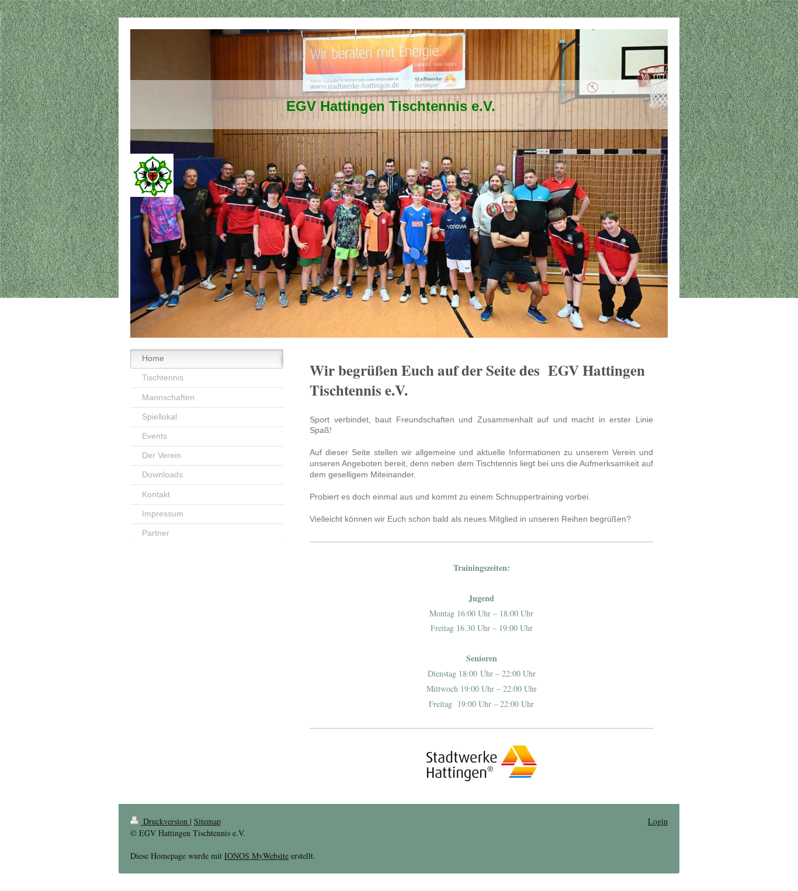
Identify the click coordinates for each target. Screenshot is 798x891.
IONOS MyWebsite (256, 855)
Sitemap (207, 821)
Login (658, 821)
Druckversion (165, 821)
